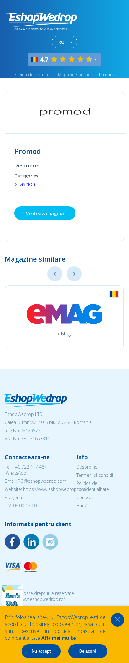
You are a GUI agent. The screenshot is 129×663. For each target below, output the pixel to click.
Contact (84, 497)
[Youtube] (50, 542)
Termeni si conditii (94, 475)
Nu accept (41, 651)
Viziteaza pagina (45, 213)
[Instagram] (31, 542)
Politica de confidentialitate (92, 486)
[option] (64, 317)
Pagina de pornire (31, 75)
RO (61, 42)
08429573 (30, 430)
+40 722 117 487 (30, 467)
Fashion (26, 184)
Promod (107, 75)
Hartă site (86, 505)
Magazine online (74, 75)
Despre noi (87, 467)
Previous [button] (54, 273)
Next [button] (74, 273)
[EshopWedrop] (41, 21)
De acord (87, 651)
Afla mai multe (58, 637)
